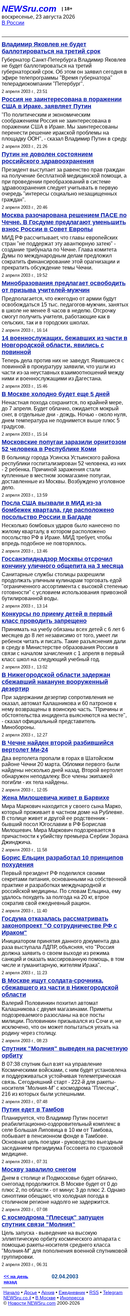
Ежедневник (72, 1292)
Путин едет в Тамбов (33, 1109)
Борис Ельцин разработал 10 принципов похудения (62, 861)
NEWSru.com (29, 9)
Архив (47, 1292)
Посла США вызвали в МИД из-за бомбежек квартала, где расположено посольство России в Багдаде (58, 510)
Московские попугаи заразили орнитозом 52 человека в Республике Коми (64, 445)
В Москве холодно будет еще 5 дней (56, 394)
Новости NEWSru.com (32, 1303)
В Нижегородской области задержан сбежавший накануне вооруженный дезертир (56, 681)
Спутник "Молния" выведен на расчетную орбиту (65, 1052)
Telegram (113, 1292)
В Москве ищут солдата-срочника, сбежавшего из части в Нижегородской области (60, 987)
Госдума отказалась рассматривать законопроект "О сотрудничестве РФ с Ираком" (59, 925)
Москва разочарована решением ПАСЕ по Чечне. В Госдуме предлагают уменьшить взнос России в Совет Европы (64, 222)
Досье (30, 1292)
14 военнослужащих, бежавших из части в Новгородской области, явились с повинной (64, 345)
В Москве (45, 1297)
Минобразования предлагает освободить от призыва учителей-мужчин (64, 286)
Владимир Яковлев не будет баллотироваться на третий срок (51, 48)
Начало (11, 1292)
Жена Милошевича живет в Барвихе (55, 797)
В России (13, 23)
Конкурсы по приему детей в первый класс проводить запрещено (57, 617)
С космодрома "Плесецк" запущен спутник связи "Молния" (53, 1221)
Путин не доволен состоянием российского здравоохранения (48, 158)
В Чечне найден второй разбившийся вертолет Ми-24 (58, 746)
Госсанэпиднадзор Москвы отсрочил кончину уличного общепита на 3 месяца (62, 562)
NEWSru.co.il (17, 1297)
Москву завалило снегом (39, 1169)
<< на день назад (16, 1279)
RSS (94, 1292)
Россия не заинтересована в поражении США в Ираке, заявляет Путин (62, 103)
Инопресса (72, 1297)
